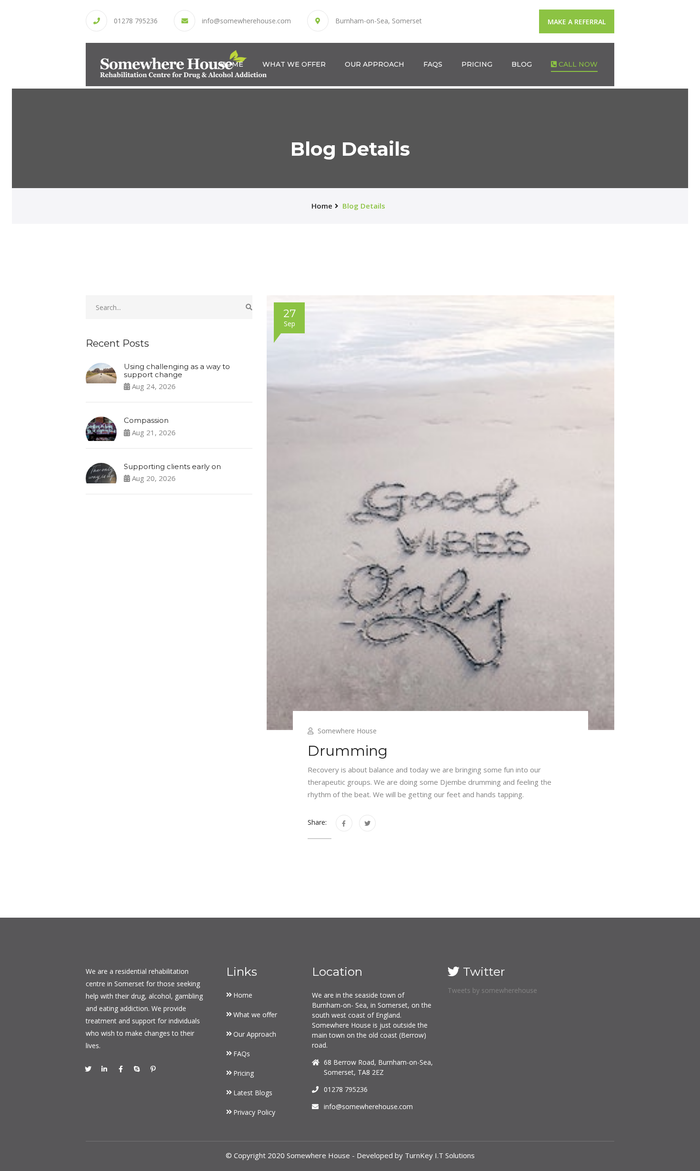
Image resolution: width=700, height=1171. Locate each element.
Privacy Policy (254, 1112)
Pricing (476, 64)
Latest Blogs (252, 1092)
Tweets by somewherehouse (492, 990)
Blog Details (363, 205)
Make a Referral (577, 21)
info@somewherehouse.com (246, 21)
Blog (521, 64)
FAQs (432, 64)
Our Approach (374, 64)
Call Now (577, 64)
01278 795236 (136, 21)
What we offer (294, 64)
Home (231, 64)
